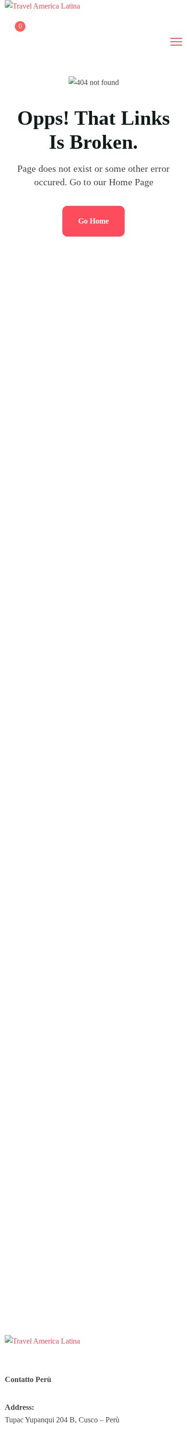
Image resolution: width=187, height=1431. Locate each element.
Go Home (93, 221)
